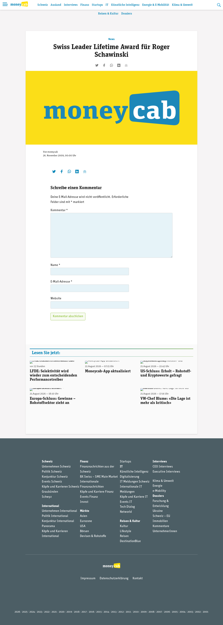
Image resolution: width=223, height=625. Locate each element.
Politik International (55, 516)
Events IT (126, 502)
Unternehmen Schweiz (56, 466)
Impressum (87, 578)
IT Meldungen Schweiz (134, 481)
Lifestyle (125, 531)
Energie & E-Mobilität (155, 4)
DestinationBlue (130, 541)
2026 (17, 612)
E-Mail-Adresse (61, 281)
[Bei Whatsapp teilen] (111, 65)
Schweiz (42, 4)
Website (56, 298)
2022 (46, 612)
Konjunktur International (58, 521)
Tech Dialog (127, 507)
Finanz (84, 4)
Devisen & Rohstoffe (93, 536)
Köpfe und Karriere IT (134, 497)
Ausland (56, 4)
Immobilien (160, 521)
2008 (151, 612)
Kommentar (59, 210)
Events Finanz (89, 497)
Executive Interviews (166, 471)
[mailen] (126, 65)
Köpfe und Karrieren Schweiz (60, 486)
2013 (113, 612)
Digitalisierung (129, 476)
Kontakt (138, 578)
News (111, 39)
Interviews (71, 4)
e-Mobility (159, 491)
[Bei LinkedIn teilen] (118, 65)
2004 (182, 612)
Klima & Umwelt (182, 4)
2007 (159, 612)
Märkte (84, 511)
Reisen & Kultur (108, 13)
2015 (99, 612)
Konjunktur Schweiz (55, 476)
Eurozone (86, 521)
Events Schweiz (52, 481)
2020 (61, 612)
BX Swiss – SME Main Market (99, 476)
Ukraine (158, 511)
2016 (91, 612)
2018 (76, 612)
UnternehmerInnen (165, 531)
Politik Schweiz (52, 471)
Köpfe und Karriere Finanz (97, 492)
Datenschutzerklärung (114, 578)
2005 (175, 612)
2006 (167, 612)
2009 (144, 612)
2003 (190, 612)
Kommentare (161, 526)
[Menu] (5, 5)
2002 (198, 612)
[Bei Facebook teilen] (104, 65)
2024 (32, 612)
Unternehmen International (59, 511)
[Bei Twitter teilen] (96, 65)
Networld (126, 512)
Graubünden (50, 492)
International (50, 506)
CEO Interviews (163, 466)
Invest (84, 502)
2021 (54, 612)
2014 (106, 612)
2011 (128, 612)
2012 (121, 612)
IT (107, 4)
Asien (83, 516)
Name (55, 265)
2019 (69, 612)
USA (82, 526)
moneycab (52, 152)
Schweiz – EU (161, 516)
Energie (157, 486)
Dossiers (126, 13)
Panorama (48, 526)
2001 (205, 612)
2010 (136, 612)
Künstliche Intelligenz (125, 4)
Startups (97, 4)
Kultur (124, 526)
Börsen (84, 531)
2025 (24, 612)
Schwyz (47, 497)
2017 (84, 612)
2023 (39, 612)
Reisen (124, 536)
